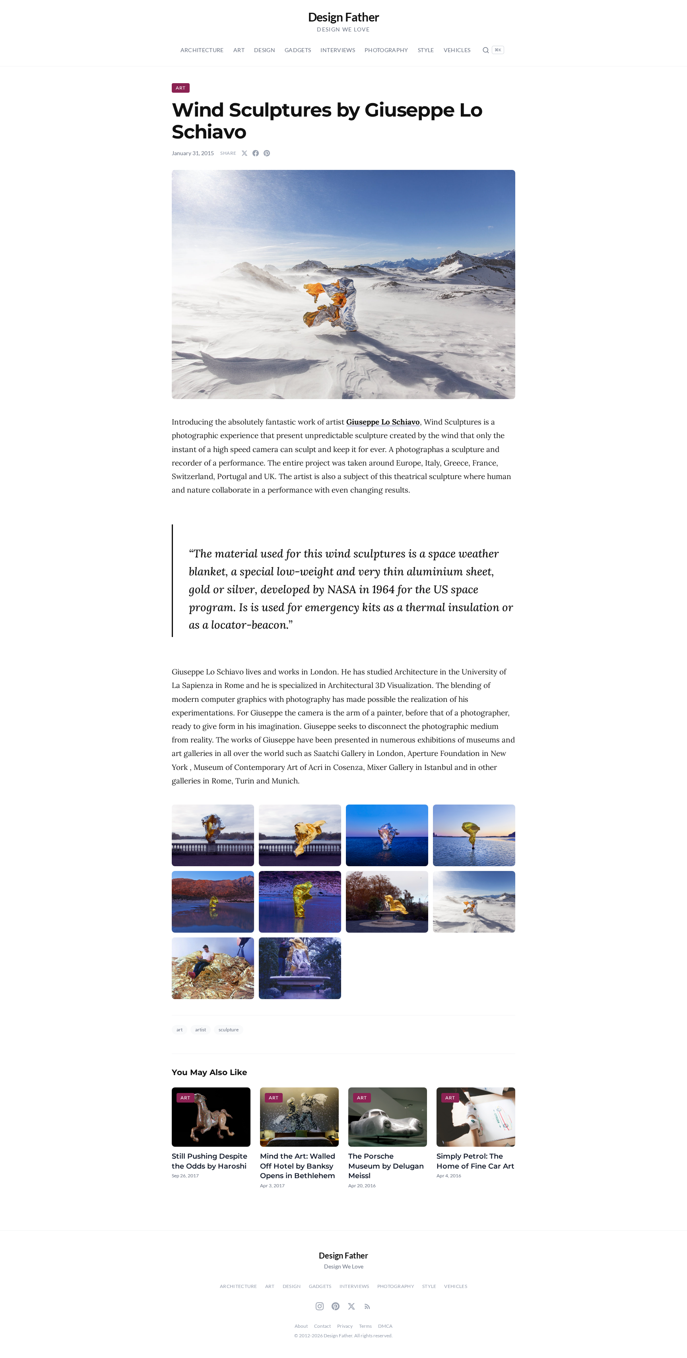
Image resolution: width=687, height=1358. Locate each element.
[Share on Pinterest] (267, 153)
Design (264, 50)
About (301, 1326)
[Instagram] (320, 1306)
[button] (343, 284)
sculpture (229, 1030)
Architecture (202, 50)
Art (239, 50)
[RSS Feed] (367, 1306)
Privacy (345, 1326)
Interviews (337, 50)
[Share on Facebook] (255, 153)
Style (426, 50)
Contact (322, 1326)
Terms (365, 1326)
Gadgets (298, 50)
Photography (386, 50)
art (179, 1030)
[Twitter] (351, 1306)
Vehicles (457, 50)
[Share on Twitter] (244, 153)
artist (200, 1030)
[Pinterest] (336, 1306)
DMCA (385, 1326)
